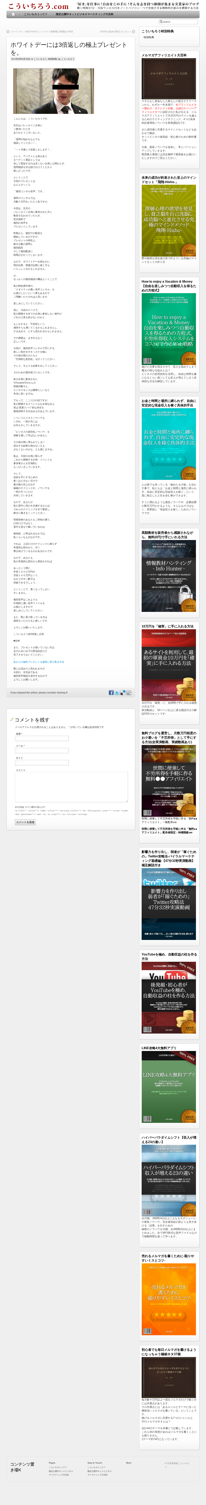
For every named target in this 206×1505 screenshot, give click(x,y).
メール (20, 746)
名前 (19, 733)
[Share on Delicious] (122, 694)
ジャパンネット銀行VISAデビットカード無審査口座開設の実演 (41, 31)
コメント (21, 770)
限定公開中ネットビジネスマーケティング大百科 (84, 14)
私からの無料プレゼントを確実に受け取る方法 (38, 662)
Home (13, 14)
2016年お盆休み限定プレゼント (115, 31)
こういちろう (40, 59)
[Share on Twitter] (116, 694)
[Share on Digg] (128, 694)
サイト (19, 758)
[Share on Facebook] (111, 694)
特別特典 (52, 59)
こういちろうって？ (35, 14)
